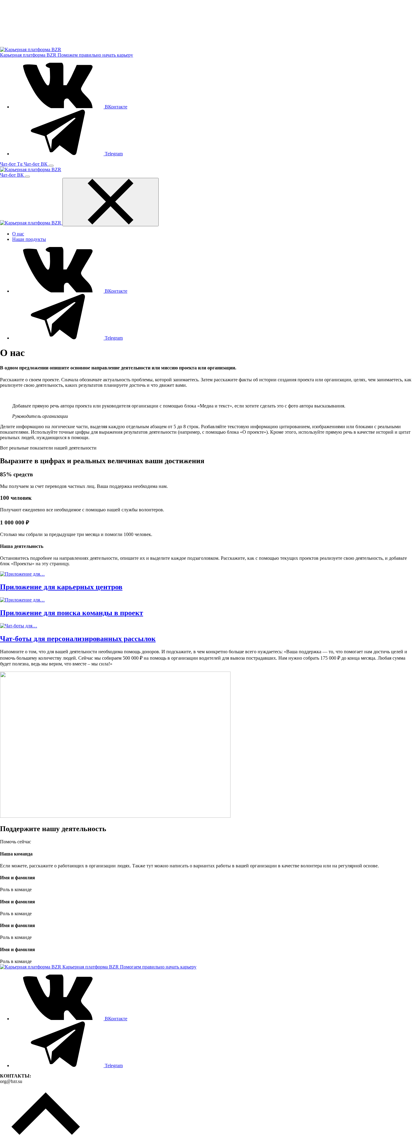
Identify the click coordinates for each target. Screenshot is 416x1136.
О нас (18, 233)
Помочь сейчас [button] (15, 841)
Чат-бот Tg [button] (12, 164)
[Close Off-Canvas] (110, 202)
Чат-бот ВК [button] (36, 164)
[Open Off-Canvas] (51, 166)
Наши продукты (29, 239)
